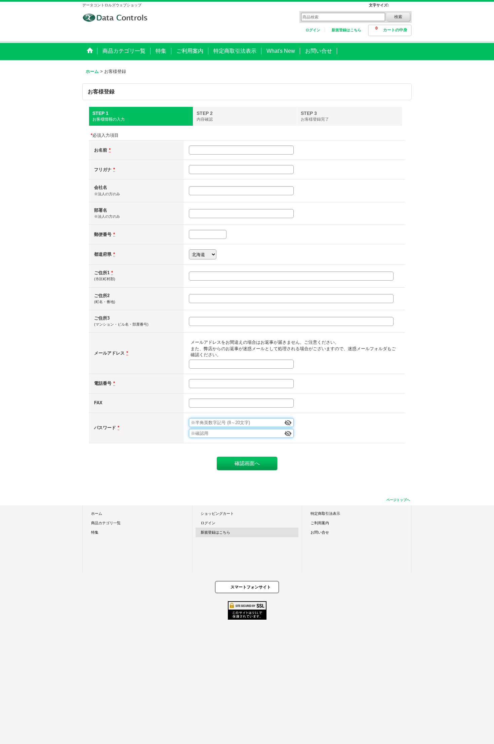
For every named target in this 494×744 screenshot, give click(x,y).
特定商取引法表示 (325, 513)
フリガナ (103, 169)
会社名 (100, 187)
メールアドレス (109, 353)
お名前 (100, 150)
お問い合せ (320, 532)
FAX (98, 402)
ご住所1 (102, 272)
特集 (94, 532)
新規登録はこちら (346, 30)
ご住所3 (102, 318)
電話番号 (103, 383)
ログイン (312, 30)
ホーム (96, 513)
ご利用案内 (320, 523)
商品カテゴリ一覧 (106, 523)
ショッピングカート (217, 513)
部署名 (100, 210)
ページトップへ (398, 500)
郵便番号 (103, 234)
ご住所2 (102, 295)
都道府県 (103, 254)
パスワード (105, 427)
